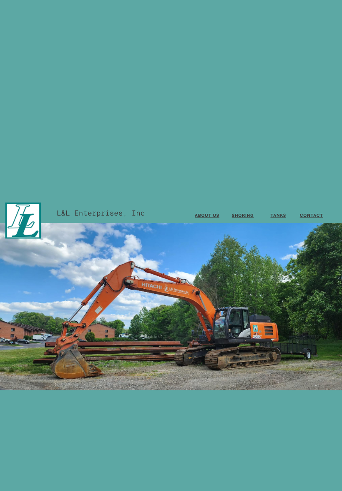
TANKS (278, 215)
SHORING (243, 215)
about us (207, 215)
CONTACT (311, 215)
